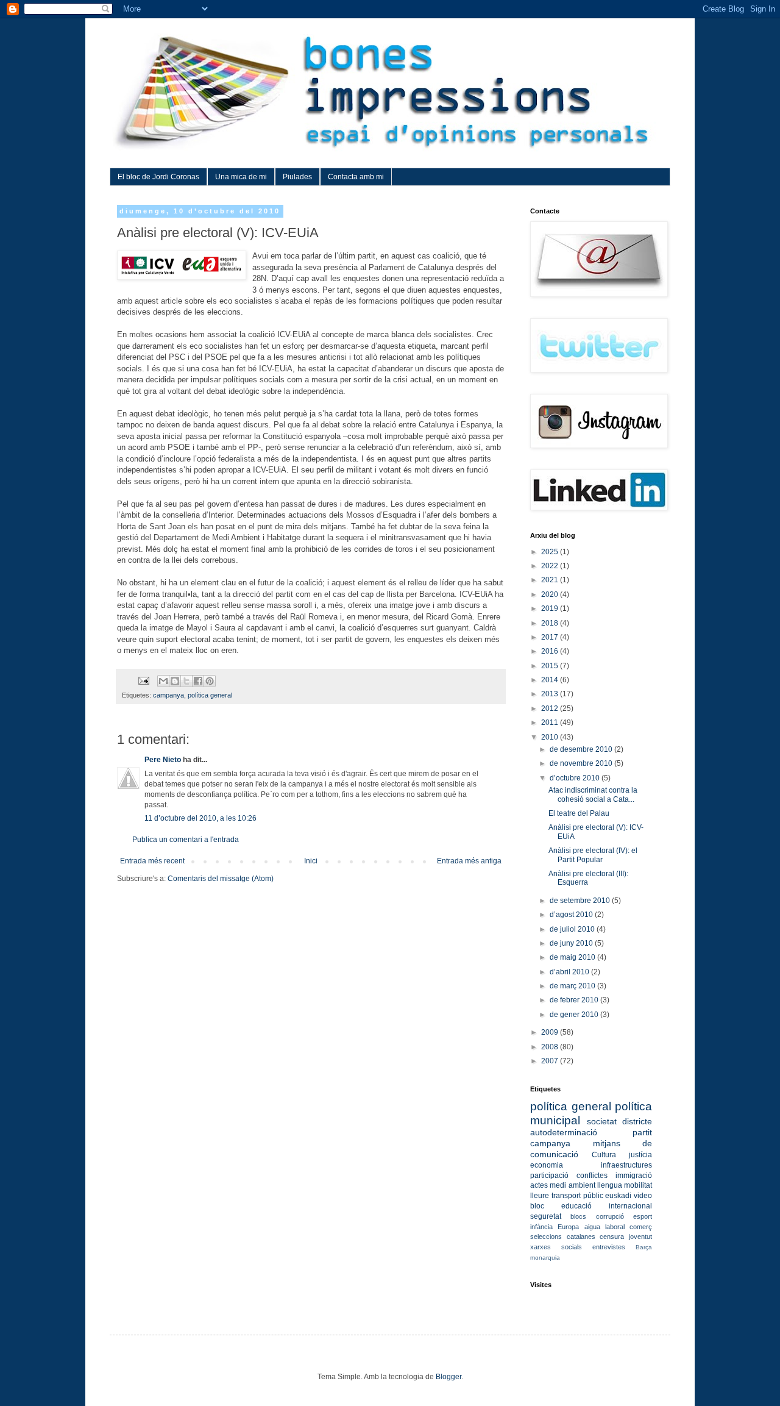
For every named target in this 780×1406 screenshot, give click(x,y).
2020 (550, 594)
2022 (550, 566)
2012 (550, 708)
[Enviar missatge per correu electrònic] (143, 680)
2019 (550, 608)
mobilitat (638, 1185)
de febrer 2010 (575, 1000)
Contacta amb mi (356, 177)
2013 (550, 694)
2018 (550, 623)
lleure (539, 1195)
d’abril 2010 (570, 972)
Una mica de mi (241, 177)
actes (539, 1185)
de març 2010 (573, 986)
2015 (550, 666)
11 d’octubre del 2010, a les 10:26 (200, 818)
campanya (168, 695)
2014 (550, 680)
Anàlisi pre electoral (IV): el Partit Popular (592, 854)
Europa (568, 1226)
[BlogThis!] (175, 681)
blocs (578, 1216)
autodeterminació (563, 1132)
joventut (640, 1236)
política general (210, 695)
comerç (640, 1226)
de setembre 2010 (581, 900)
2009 (550, 1032)
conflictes (592, 1175)
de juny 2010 (572, 943)
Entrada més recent (152, 861)
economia (546, 1165)
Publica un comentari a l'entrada (185, 839)
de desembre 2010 (582, 749)
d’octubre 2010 (575, 778)
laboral (615, 1226)
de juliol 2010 (573, 929)
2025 (550, 552)
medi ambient (572, 1185)
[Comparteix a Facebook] (198, 681)
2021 (550, 580)
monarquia (545, 1257)
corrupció (610, 1216)
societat (602, 1121)
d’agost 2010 (572, 914)
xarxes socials (556, 1247)
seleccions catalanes (562, 1236)
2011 (550, 722)
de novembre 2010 (582, 763)
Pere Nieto (162, 759)
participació (549, 1175)
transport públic (577, 1195)
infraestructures (626, 1165)
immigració (633, 1175)
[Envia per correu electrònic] (163, 681)
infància (541, 1226)
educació (576, 1206)
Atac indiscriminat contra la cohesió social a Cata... (592, 794)
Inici (310, 861)
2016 (550, 651)
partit (642, 1132)
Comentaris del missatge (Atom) (221, 878)
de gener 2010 (575, 1014)
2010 (550, 737)
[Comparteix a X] (186, 681)
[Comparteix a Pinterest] (210, 681)
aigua (592, 1226)
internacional (630, 1206)
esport (642, 1216)
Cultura (604, 1155)
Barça (644, 1247)
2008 (550, 1047)
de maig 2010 (573, 957)
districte (637, 1121)
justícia (640, 1155)
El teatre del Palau (578, 813)
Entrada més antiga (469, 861)
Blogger (448, 1376)
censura (612, 1236)
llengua (609, 1185)
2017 (550, 637)
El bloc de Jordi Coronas (158, 177)
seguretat (545, 1216)
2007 (550, 1061)
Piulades (297, 177)
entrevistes (608, 1247)
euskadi (618, 1195)
